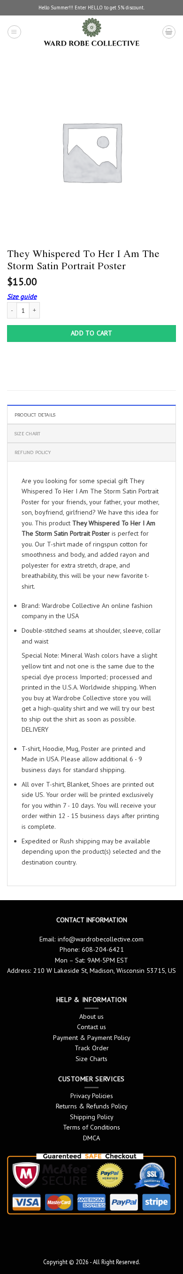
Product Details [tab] (35, 414)
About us (91, 1016)
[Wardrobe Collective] (91, 31)
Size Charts (91, 1058)
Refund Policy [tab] (33, 452)
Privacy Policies (91, 1096)
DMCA (91, 1138)
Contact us (91, 1027)
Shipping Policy (92, 1117)
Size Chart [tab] (27, 433)
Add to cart (92, 333)
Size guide (22, 296)
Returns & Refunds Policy (92, 1106)
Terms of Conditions (91, 1127)
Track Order (92, 1048)
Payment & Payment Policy (91, 1037)
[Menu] (14, 31)
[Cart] (168, 31)
